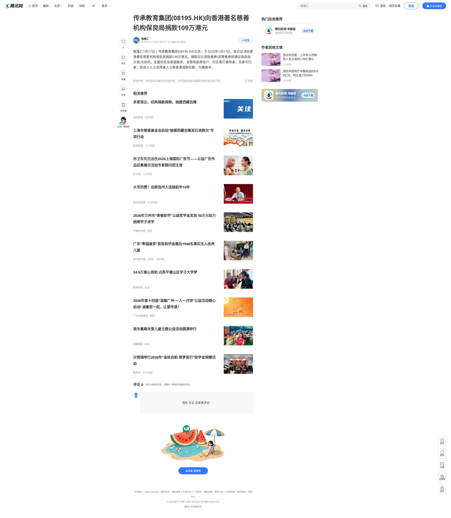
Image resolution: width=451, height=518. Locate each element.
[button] (308, 30)
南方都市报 (139, 259)
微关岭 (137, 372)
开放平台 (187, 491)
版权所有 (197, 506)
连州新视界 (139, 202)
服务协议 (165, 491)
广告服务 (197, 491)
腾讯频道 (241, 491)
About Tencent (152, 491)
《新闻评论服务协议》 (180, 384)
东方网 (137, 174)
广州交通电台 (140, 316)
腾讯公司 (188, 506)
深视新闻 (138, 117)
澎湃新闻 (138, 145)
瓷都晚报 (138, 344)
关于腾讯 (138, 491)
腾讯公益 (219, 491)
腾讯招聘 (208, 491)
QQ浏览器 (230, 491)
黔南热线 (138, 287)
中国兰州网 (139, 230)
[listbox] (193, 232)
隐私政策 (176, 491)
